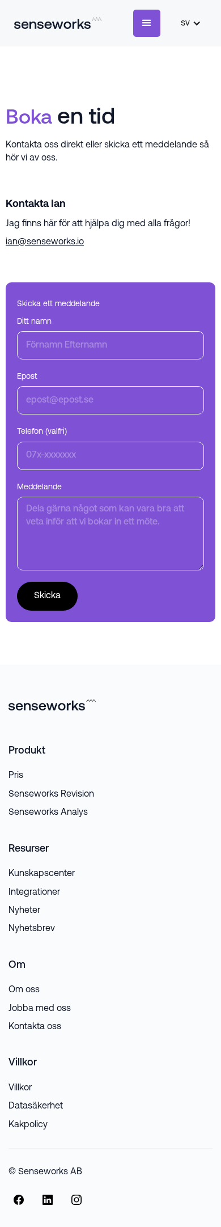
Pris (15, 775)
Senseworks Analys (48, 812)
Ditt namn (34, 322)
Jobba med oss (39, 1008)
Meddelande (39, 487)
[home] (54, 23)
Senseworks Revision (51, 794)
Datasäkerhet (35, 1106)
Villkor (20, 1088)
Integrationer (34, 892)
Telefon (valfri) (42, 432)
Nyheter (24, 910)
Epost (27, 377)
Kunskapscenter (41, 873)
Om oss (24, 990)
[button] (146, 23)
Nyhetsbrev (31, 928)
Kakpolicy (28, 1124)
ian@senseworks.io (45, 242)
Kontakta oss (34, 1026)
